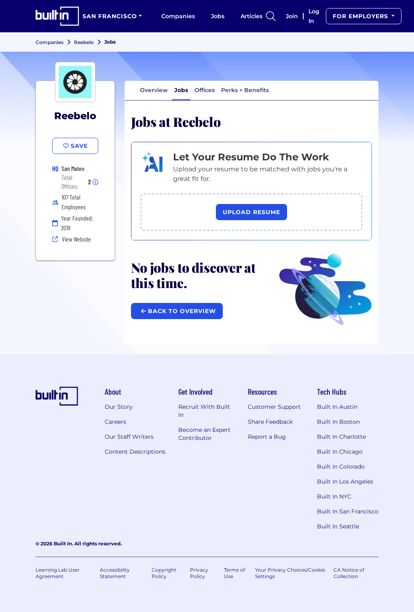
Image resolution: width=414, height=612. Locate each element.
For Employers (361, 16)
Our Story (119, 406)
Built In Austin (337, 406)
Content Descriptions (135, 451)
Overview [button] (154, 90)
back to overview (181, 311)
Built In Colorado (341, 466)
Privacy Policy (199, 573)
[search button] (270, 16)
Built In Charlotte (341, 436)
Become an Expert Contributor (204, 434)
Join (292, 16)
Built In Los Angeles (345, 481)
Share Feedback (270, 421)
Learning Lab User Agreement (58, 573)
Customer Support (274, 406)
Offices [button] (204, 90)
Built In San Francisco (347, 511)
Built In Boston (338, 421)
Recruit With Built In (204, 411)
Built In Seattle (338, 526)
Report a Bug (267, 436)
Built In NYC (334, 496)
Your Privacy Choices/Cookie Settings (290, 573)
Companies (178, 16)
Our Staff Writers (129, 436)
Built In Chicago (340, 451)
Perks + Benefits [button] (245, 90)
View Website (76, 239)
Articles (251, 16)
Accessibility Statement (115, 573)
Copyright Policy (164, 573)
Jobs (217, 16)
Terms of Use (234, 573)
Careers (115, 421)
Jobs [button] (181, 90)
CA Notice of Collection (349, 573)
